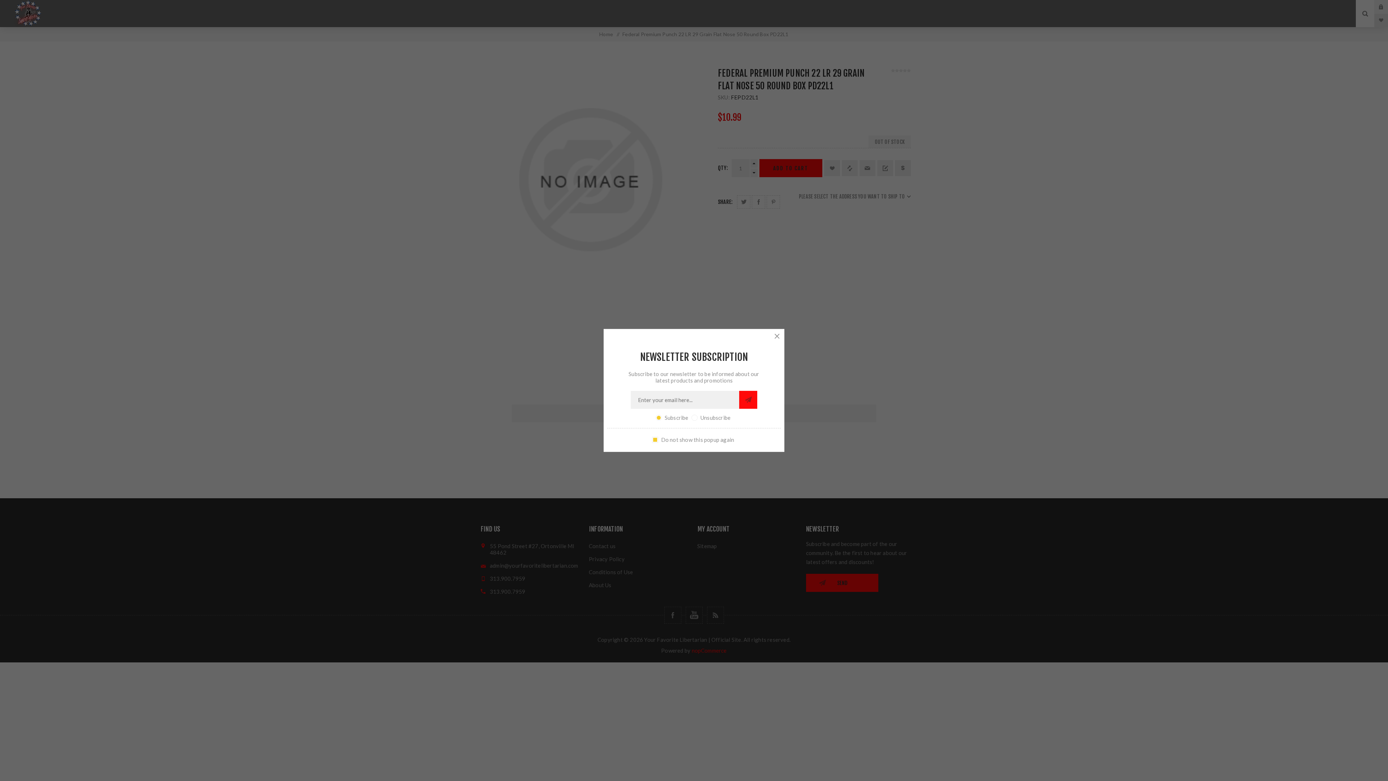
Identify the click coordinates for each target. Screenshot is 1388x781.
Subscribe (677, 417)
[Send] (748, 400)
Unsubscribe (716, 417)
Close (777, 336)
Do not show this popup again (697, 439)
